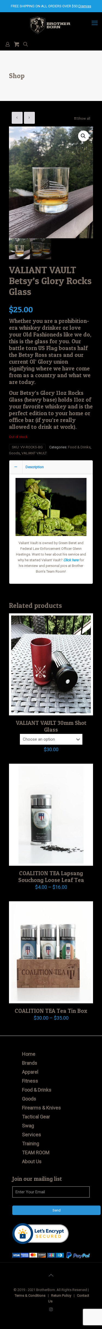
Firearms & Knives (41, 1108)
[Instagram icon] (51, 1309)
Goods (14, 453)
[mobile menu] (94, 23)
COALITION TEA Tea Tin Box (51, 1010)
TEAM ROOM (36, 1152)
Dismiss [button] (84, 6)
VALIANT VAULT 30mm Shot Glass (51, 726)
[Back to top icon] (51, 1275)
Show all (83, 118)
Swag (28, 1125)
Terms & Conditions (30, 1295)
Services (31, 1134)
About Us (32, 1161)
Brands (29, 1063)
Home (28, 1054)
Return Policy (61, 1295)
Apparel (30, 1072)
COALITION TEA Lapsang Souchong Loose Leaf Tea (51, 876)
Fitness (30, 1081)
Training (30, 1143)
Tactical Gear (36, 1116)
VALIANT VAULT (34, 453)
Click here (71, 560)
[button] (83, 136)
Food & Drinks (79, 447)
